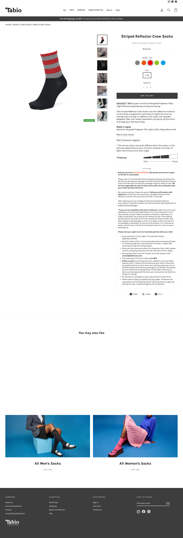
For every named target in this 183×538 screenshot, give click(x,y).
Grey (137, 62)
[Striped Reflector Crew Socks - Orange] (14, 376)
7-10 (147, 75)
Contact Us (97, 510)
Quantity (147, 83)
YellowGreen (156, 62)
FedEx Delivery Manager (128, 205)
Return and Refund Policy (145, 279)
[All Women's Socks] (135, 436)
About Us (9, 502)
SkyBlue (163, 62)
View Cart (97, 506)
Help (117, 10)
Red (150, 62)
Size (147, 70)
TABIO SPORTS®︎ (95, 10)
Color (147, 58)
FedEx (170, 251)
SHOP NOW (47, 469)
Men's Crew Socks (42, 24)
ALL (64, 10)
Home (8, 24)
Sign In (96, 502)
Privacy (8, 510)
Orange (144, 62)
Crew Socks (25, 24)
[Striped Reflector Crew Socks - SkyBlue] (25, 376)
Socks (16, 24)
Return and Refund (57, 510)
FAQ (50, 514)
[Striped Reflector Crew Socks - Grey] (11, 376)
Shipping (53, 506)
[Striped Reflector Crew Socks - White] (7, 376)
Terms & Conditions (13, 506)
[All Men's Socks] (47, 436)
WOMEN (81, 10)
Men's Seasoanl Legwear (128, 140)
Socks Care (53, 502)
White (131, 62)
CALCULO (122, 103)
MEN (72, 10)
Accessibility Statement (15, 514)
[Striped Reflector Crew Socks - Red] (18, 376)
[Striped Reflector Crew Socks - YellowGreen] (21, 376)
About (109, 10)
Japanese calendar (129, 238)
